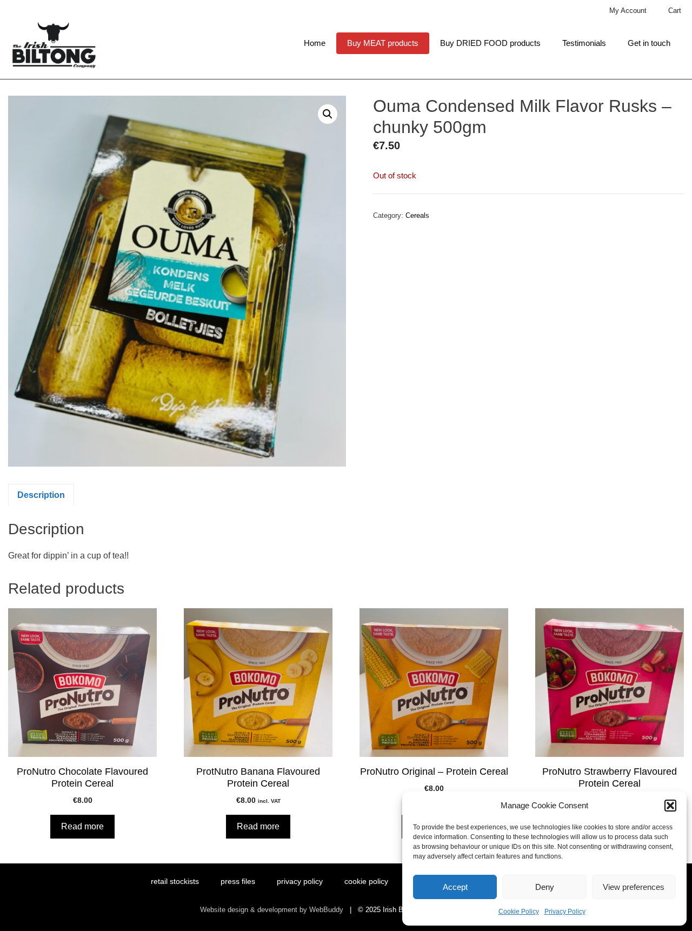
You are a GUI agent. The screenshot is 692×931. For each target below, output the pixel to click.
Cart (674, 10)
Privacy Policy (564, 911)
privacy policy (300, 881)
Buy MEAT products (382, 43)
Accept (455, 887)
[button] (670, 805)
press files (238, 881)
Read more (82, 826)
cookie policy (366, 881)
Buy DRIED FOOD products (490, 43)
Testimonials (584, 43)
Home (314, 43)
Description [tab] (41, 495)
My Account (628, 10)
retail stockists (175, 881)
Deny (544, 887)
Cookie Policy (518, 911)
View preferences (633, 887)
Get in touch (649, 43)
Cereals (417, 215)
